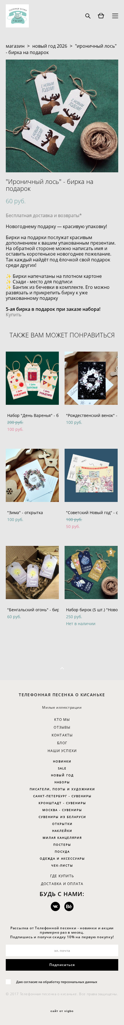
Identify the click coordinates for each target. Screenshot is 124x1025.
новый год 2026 (49, 46)
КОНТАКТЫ (62, 735)
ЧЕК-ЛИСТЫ (62, 865)
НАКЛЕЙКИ (62, 831)
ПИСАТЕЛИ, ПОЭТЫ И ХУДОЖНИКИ (62, 789)
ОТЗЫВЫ (62, 727)
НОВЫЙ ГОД (62, 775)
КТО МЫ (62, 719)
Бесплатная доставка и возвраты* (44, 215)
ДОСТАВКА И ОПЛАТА (62, 883)
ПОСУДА (62, 851)
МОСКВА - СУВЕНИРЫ (62, 810)
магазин (15, 46)
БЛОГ (62, 742)
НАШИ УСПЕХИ (62, 750)
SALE (62, 768)
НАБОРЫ (62, 782)
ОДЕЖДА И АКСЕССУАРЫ (62, 858)
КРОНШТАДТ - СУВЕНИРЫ (62, 803)
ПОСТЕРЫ (62, 845)
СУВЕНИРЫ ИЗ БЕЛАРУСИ (62, 817)
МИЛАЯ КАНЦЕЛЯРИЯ (62, 838)
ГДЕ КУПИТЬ (62, 875)
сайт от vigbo (62, 1011)
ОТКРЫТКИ (62, 824)
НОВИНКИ (62, 761)
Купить (13, 314)
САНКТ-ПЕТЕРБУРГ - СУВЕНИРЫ (62, 796)
